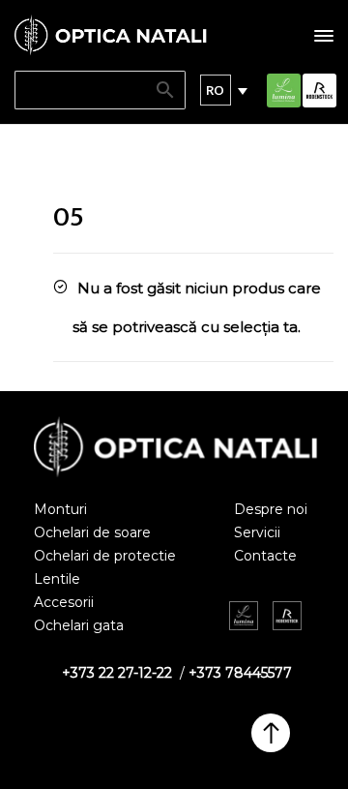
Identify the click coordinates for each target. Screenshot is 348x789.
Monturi (60, 509)
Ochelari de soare (92, 532)
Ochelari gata (79, 625)
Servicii (257, 532)
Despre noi (270, 509)
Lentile (57, 579)
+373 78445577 (240, 673)
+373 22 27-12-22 (117, 673)
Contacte (265, 555)
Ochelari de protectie (105, 555)
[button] (215, 90)
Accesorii (64, 602)
